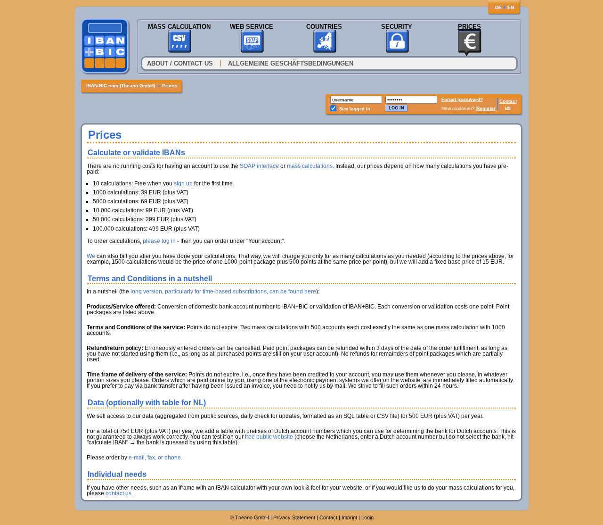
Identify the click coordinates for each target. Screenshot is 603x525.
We (91, 256)
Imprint (349, 517)
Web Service (251, 26)
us (508, 107)
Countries (324, 26)
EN (510, 7)
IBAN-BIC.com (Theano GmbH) (120, 85)
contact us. (119, 493)
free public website (269, 436)
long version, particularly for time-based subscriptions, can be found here (223, 291)
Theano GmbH (252, 517)
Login (367, 517)
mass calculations (310, 166)
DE (498, 7)
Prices (469, 26)
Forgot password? (462, 99)
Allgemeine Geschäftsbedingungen (290, 63)
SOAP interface (259, 166)
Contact (508, 101)
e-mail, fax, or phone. (155, 457)
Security (396, 26)
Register (486, 108)
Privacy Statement (294, 517)
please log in (159, 241)
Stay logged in (354, 109)
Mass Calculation (179, 26)
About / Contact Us (180, 63)
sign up (183, 183)
